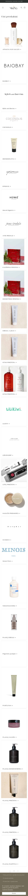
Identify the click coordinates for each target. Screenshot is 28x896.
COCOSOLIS (7, 127)
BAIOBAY (6, 81)
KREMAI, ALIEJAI (8, 330)
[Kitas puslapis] (17, 871)
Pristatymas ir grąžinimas (10, 881)
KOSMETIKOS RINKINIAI (11, 299)
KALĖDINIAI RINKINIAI (10, 267)
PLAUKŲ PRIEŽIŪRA (10, 800)
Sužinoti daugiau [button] (7, 889)
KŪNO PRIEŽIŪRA (9, 362)
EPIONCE (6, 186)
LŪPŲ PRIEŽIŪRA (9, 484)
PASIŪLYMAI (7, 705)
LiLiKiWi (5, 423)
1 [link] (10, 871)
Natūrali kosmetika (9, 606)
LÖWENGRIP (7, 455)
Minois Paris (7, 561)
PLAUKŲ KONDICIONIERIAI (12, 769)
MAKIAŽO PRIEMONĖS (11, 513)
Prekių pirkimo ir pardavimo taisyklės (13, 875)
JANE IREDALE (8, 235)
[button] (2, 7)
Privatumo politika (8, 878)
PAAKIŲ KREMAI (8, 637)
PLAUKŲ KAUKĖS (9, 737)
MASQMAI (6, 540)
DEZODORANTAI (8, 159)
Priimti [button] (14, 893)
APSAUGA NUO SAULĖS (11, 49)
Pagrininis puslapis (9, 654)
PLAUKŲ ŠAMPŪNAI (10, 864)
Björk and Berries (9, 108)
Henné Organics (8, 210)
